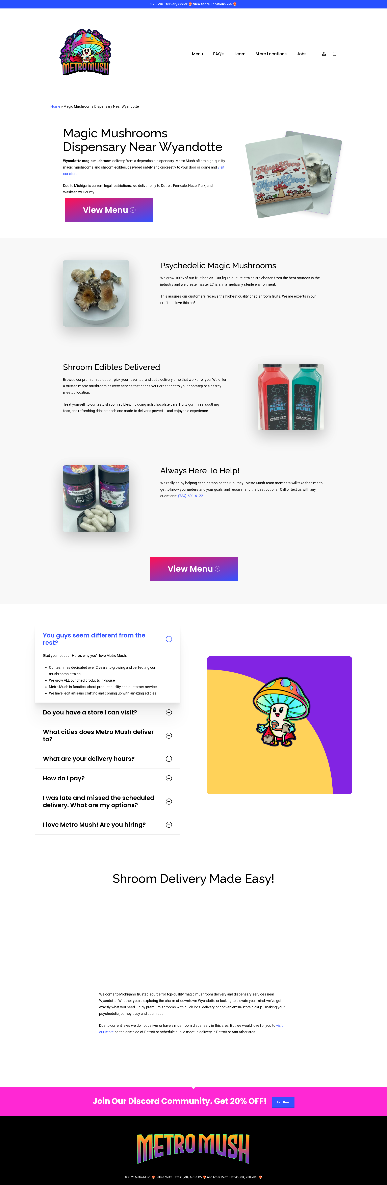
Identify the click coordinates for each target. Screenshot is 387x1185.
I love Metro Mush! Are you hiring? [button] (94, 824)
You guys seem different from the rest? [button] (94, 639)
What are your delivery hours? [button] (89, 758)
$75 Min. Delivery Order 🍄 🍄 (193, 4)
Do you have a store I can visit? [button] (90, 712)
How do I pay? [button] (64, 778)
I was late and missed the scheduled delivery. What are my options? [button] (98, 801)
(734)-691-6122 (190, 496)
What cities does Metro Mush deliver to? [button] (98, 735)
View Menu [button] (105, 210)
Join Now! (283, 1102)
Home (55, 106)
